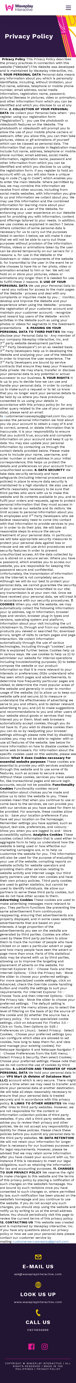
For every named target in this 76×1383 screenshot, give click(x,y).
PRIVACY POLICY (48, 1369)
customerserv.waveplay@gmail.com (41, 1241)
